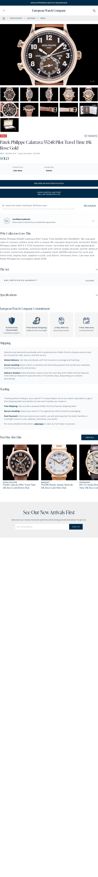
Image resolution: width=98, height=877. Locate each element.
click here (38, 424)
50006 (42, 18)
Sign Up (76, 527)
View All (89, 437)
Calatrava (31, 18)
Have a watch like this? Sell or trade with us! (49, 193)
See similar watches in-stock (49, 183)
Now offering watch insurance (49, 3)
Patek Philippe (16, 18)
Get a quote (90, 205)
